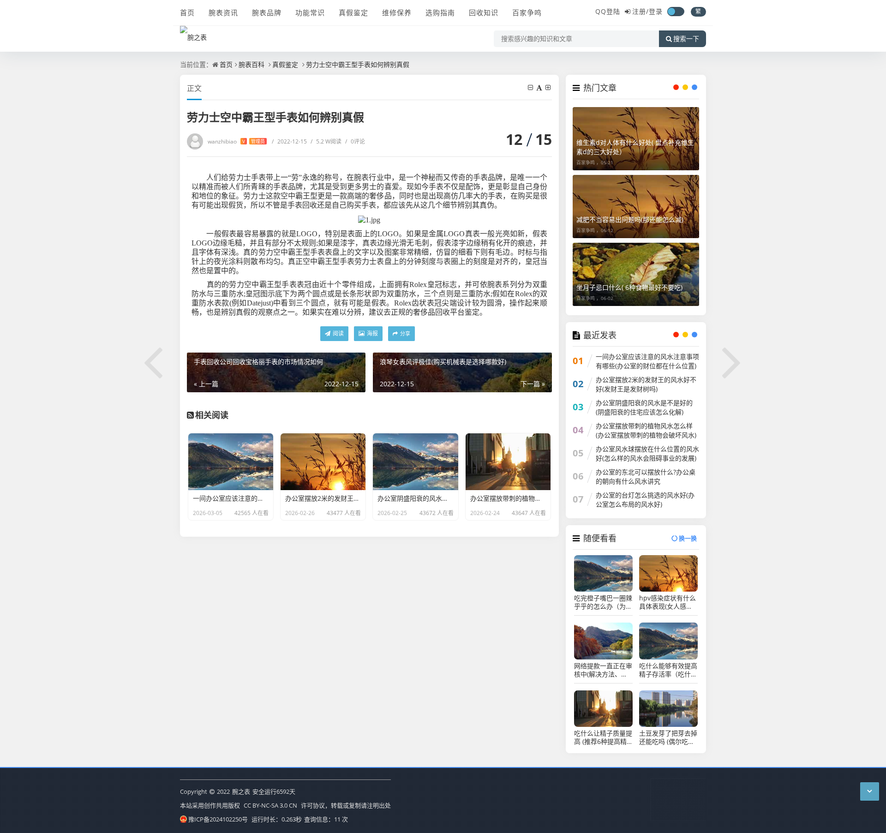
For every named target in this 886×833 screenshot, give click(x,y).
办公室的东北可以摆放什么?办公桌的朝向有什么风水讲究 (645, 476)
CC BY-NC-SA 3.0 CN (270, 805)
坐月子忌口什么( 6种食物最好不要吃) (629, 287)
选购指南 (440, 12)
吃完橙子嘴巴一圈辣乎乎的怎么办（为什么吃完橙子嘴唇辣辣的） (603, 602)
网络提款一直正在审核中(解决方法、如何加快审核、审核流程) (603, 670)
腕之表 (241, 791)
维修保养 (397, 12)
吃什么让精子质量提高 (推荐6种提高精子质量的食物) (603, 737)
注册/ (640, 11)
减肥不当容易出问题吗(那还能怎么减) (629, 219)
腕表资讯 (223, 12)
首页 (187, 12)
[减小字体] (531, 87)
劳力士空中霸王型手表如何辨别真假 (357, 64)
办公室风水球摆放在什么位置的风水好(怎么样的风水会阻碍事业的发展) (647, 453)
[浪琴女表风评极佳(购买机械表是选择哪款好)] (732, 361)
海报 (371, 333)
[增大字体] (548, 87)
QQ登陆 (607, 11)
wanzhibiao (236, 141)
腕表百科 (251, 64)
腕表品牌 (266, 12)
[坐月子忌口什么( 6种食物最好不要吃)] (636, 274)
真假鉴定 (353, 12)
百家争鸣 (527, 12)
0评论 (355, 141)
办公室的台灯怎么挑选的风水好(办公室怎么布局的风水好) (645, 500)
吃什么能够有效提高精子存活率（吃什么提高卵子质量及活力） (668, 670)
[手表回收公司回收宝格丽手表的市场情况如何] (153, 361)
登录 (656, 11)
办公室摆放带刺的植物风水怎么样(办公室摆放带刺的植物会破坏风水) (646, 430)
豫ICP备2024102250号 (218, 819)
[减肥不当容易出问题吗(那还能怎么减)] (636, 206)
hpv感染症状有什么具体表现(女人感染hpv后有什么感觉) (667, 602)
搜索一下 (686, 38)
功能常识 (310, 12)
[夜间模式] (675, 11)
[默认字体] (540, 87)
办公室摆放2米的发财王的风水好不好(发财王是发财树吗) (646, 384)
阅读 (337, 333)
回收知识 (483, 12)
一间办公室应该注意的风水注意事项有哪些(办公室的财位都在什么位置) (647, 361)
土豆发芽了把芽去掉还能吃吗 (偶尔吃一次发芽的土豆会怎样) (668, 737)
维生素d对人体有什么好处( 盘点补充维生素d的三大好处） (635, 147)
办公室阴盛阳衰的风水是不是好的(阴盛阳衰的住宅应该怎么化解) (644, 407)
